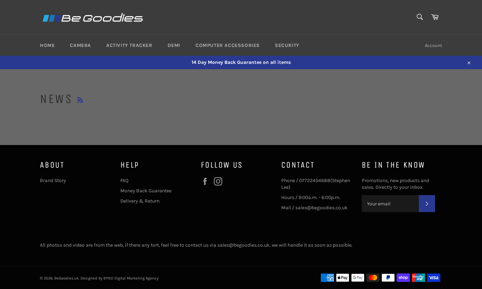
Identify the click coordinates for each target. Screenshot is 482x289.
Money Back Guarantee (145, 191)
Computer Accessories (227, 45)
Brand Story (53, 180)
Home (47, 45)
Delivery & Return (139, 201)
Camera (80, 45)
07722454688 (314, 180)
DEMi (174, 45)
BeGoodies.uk (66, 278)
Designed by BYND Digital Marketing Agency (119, 278)
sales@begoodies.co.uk (321, 208)
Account (433, 45)
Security (287, 45)
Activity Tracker (129, 45)
